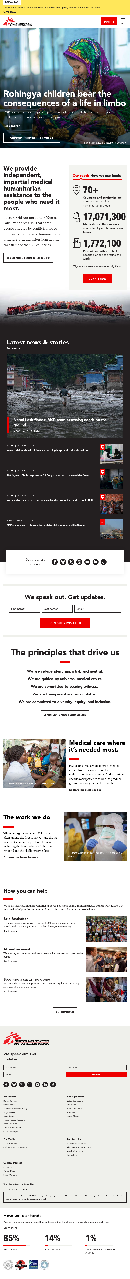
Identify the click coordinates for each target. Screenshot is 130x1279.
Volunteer (71, 1112)
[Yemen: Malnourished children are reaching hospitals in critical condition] (65, 454)
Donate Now (97, 278)
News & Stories (10, 1143)
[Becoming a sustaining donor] (65, 989)
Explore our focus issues (19, 857)
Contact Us (8, 1167)
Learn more (10, 1227)
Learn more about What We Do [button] (28, 258)
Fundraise (71, 1104)
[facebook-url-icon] (55, 562)
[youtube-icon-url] (87, 562)
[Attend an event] (65, 959)
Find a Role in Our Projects (79, 1147)
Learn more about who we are (65, 715)
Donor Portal (9, 1104)
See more (12, 348)
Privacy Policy (9, 1171)
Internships (72, 1155)
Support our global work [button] (32, 138)
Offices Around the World (15, 1147)
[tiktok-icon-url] (104, 562)
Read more (10, 125)
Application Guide (75, 1151)
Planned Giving (10, 1123)
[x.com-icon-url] (71, 562)
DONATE (109, 21)
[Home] (34, 21)
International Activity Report (108, 266)
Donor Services (10, 1100)
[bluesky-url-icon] (63, 562)
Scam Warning (10, 1175)
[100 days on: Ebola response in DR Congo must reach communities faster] (65, 479)
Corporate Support (11, 1131)
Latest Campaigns (75, 1100)
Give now (9, 11)
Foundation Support (12, 1127)
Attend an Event (74, 1108)
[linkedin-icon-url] (95, 562)
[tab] (81, 175)
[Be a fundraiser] (65, 929)
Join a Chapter (73, 1116)
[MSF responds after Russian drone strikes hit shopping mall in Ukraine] (65, 529)
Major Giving (9, 1116)
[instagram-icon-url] (79, 562)
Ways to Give (9, 1112)
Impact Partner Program (14, 1120)
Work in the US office (76, 1143)
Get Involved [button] (65, 1012)
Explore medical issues (84, 789)
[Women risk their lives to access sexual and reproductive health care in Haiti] (65, 504)
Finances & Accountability (15, 1108)
